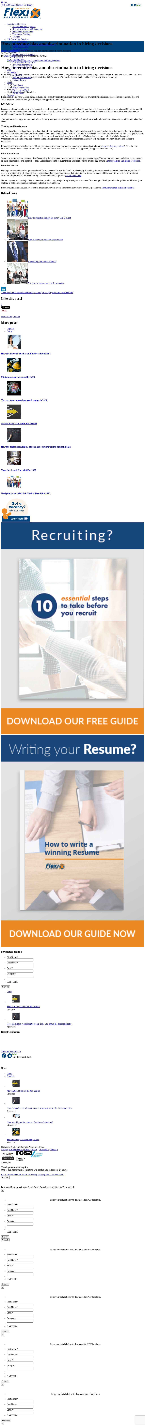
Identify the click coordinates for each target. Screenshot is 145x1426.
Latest (9, 331)
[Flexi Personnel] (22, 19)
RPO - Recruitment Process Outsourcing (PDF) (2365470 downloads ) (32, 1174)
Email (10, 968)
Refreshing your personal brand (42, 261)
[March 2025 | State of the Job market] (14, 418)
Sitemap (54, 1149)
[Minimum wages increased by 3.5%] (14, 371)
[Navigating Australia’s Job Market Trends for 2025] (14, 488)
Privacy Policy (30, 1149)
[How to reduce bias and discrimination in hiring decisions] (33, 60)
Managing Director (13, 1059)
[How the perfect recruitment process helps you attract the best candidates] (14, 441)
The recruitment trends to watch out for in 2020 (24, 400)
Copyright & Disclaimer (12, 1149)
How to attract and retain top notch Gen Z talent (49, 218)
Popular (10, 328)
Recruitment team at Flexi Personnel (118, 187)
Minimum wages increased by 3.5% (18, 377)
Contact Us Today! (24, 5)
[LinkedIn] (72, 289)
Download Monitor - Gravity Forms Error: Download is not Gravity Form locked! (37, 1187)
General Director (13, 1043)
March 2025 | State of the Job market (19, 423)
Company (11, 974)
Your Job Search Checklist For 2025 (18, 470)
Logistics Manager (13, 1075)
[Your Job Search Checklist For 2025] (14, 464)
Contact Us (44, 1149)
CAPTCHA (12, 982)
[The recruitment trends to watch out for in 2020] (14, 395)
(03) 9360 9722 (8, 5)
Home (4, 2)
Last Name (12, 962)
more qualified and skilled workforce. (124, 161)
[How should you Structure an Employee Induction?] (14, 348)
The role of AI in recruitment (14, 292)
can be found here (73, 175)
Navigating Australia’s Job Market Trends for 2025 (25, 493)
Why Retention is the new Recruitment (45, 239)
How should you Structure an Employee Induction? (26, 353)
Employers (13, 51)
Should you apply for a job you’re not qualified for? (50, 292)
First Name (12, 957)
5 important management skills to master (46, 283)
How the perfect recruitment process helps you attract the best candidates (36, 447)
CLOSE (5, 1177)
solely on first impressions (112, 146)
